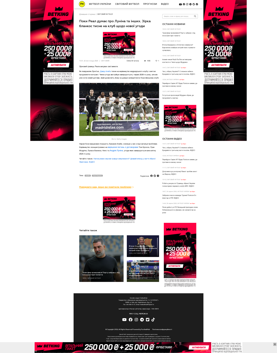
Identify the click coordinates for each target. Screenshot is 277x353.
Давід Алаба (105, 71)
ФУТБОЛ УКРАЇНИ (100, 4)
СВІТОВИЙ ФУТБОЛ (127, 4)
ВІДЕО (165, 4)
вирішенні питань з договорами (123, 147)
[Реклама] (138, 347)
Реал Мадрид (97, 175)
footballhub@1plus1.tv (147, 304)
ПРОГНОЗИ (150, 4)
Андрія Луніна (116, 151)
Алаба (88, 175)
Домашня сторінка (87, 14)
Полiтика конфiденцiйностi (162, 329)
